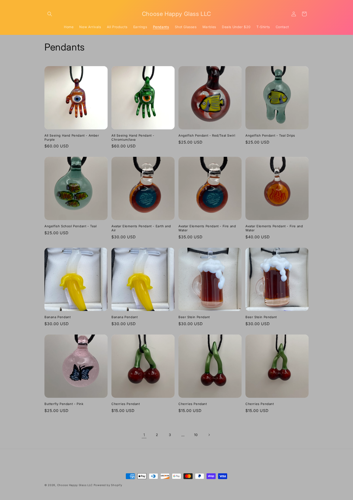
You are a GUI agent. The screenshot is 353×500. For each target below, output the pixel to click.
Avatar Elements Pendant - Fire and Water (207, 228)
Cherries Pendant (125, 404)
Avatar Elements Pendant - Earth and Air (141, 228)
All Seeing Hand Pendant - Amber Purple (71, 137)
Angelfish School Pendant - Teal (70, 226)
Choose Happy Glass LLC (75, 485)
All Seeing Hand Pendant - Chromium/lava (132, 137)
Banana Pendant (57, 317)
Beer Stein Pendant (194, 317)
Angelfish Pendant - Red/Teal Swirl (206, 135)
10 (196, 435)
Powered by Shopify (108, 485)
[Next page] (209, 435)
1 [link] (144, 434)
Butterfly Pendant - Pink (63, 404)
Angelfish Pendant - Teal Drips (270, 135)
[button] (49, 14)
